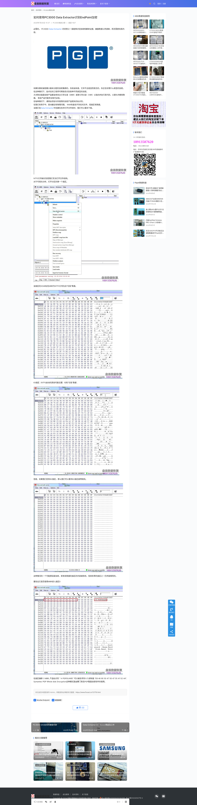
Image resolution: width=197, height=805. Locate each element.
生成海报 (39, 802)
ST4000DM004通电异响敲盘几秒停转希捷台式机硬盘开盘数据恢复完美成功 (156, 63)
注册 (164, 4)
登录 (159, 4)
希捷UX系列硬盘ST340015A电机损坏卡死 (140, 94)
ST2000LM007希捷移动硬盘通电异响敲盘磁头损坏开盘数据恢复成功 (156, 78)
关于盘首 (105, 4)
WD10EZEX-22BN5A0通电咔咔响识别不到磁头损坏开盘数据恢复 (156, 94)
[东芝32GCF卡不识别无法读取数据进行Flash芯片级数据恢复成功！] (139, 233)
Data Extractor (55, 29)
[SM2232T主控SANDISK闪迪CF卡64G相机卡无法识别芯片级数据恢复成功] (139, 201)
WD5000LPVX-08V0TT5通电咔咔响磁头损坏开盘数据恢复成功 (140, 63)
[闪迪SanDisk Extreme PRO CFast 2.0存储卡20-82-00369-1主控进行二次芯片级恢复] (139, 222)
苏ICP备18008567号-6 (134, 798)
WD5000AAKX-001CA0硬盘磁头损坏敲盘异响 (140, 31)
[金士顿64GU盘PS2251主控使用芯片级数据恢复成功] (139, 211)
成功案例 (79, 4)
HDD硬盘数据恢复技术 (43, 744)
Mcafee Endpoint (43, 700)
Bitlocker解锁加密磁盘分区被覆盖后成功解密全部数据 (140, 78)
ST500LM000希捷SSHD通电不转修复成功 (156, 31)
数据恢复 (68, 4)
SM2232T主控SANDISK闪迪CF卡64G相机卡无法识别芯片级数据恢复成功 (155, 201)
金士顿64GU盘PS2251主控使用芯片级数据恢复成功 (155, 211)
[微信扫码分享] (46, 802)
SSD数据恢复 (72, 744)
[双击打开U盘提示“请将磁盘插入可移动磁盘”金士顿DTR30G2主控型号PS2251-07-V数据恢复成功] (139, 190)
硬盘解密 (58, 700)
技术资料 (92, 4)
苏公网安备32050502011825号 (113, 798)
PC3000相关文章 (59, 23)
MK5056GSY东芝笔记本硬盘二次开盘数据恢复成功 (156, 47)
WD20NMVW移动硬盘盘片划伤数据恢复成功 (140, 47)
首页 (58, 4)
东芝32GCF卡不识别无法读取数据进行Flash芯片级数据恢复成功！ (155, 233)
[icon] (156, 796)
